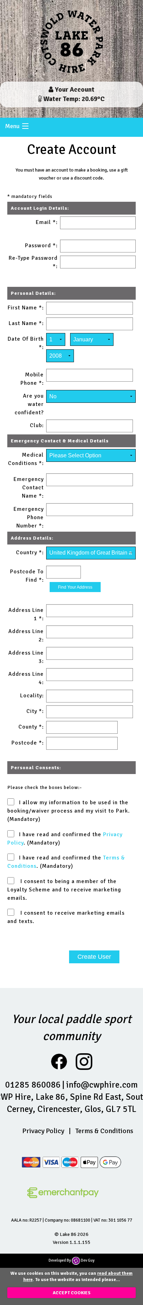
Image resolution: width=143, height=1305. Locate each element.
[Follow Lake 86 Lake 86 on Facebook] (62, 1061)
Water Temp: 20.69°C (73, 99)
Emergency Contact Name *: (29, 487)
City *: (35, 711)
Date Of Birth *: (26, 343)
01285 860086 (33, 1084)
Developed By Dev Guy (71, 1260)
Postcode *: (27, 742)
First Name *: (26, 307)
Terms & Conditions (104, 1131)
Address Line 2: (26, 635)
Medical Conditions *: (26, 459)
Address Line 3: (26, 657)
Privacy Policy (43, 1131)
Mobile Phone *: (32, 378)
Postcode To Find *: (27, 575)
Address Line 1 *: (26, 614)
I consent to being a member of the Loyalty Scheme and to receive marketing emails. (64, 889)
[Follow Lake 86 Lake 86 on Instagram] (84, 1061)
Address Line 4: (26, 678)
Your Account (73, 89)
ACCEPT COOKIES (72, 1293)
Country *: (30, 552)
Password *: (41, 245)
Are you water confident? (29, 404)
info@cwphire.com (102, 1084)
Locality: (32, 695)
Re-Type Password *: (33, 262)
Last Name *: (26, 323)
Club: (37, 425)
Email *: (47, 222)
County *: (31, 726)
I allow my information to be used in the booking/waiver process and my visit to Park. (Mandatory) (68, 811)
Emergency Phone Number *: (29, 517)
